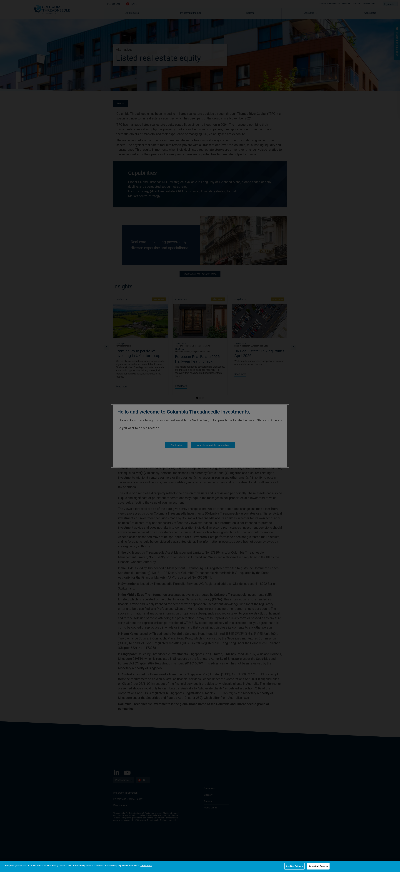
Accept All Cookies (318, 866)
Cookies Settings (294, 866)
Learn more (146, 865)
